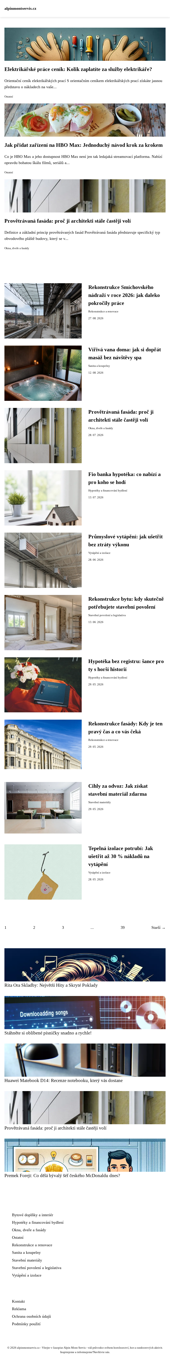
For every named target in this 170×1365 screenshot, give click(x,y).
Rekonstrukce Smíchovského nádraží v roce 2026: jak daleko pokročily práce (124, 295)
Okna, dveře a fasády (16, 248)
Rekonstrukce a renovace (103, 311)
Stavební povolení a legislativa (107, 615)
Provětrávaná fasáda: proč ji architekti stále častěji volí (67, 221)
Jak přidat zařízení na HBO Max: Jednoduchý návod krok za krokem (83, 145)
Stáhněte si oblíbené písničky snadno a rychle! (48, 1032)
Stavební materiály (99, 802)
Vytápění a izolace (99, 552)
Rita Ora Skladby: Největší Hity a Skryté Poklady (51, 985)
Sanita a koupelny (99, 365)
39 (123, 927)
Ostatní (8, 96)
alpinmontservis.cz (20, 8)
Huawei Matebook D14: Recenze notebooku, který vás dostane (63, 1080)
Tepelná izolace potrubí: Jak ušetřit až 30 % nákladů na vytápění (120, 856)
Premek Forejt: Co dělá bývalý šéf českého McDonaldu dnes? (62, 1175)
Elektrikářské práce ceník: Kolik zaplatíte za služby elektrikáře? (78, 69)
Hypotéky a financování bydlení (107, 490)
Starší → (158, 927)
